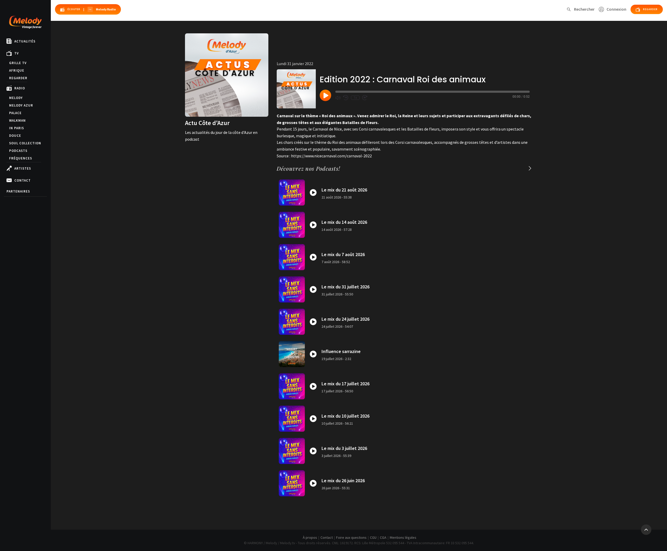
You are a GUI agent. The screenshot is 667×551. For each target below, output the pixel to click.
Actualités (24, 41)
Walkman (17, 120)
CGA (383, 537)
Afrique (16, 70)
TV (16, 53)
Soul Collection (25, 143)
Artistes (22, 168)
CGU (373, 537)
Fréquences (20, 158)
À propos (310, 537)
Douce (15, 135)
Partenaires (18, 191)
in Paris (16, 128)
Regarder (18, 78)
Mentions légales (403, 537)
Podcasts (18, 150)
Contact (22, 180)
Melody (16, 98)
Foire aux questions (351, 537)
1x (355, 98)
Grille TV (18, 63)
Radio (19, 88)
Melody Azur (21, 105)
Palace (15, 113)
